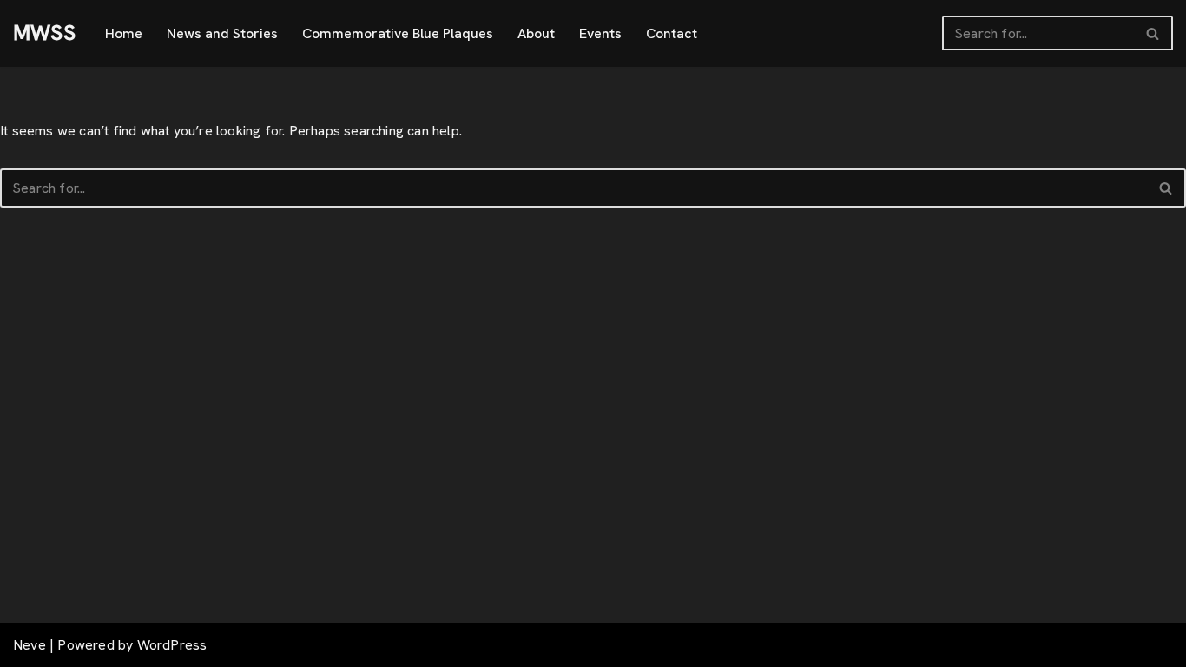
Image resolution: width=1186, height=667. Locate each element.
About (536, 33)
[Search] (1153, 33)
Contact (671, 33)
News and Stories (222, 33)
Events (600, 33)
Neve (29, 645)
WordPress (172, 645)
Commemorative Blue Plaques (397, 33)
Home (123, 33)
